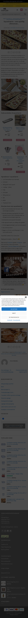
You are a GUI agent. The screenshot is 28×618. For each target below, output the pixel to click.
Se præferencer (14, 317)
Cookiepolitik (9, 320)
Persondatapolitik (16, 320)
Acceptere (14, 309)
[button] (26, 297)
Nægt (14, 313)
